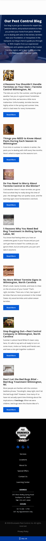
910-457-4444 (24, 500)
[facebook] (18, 447)
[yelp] (28, 447)
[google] (23, 447)
